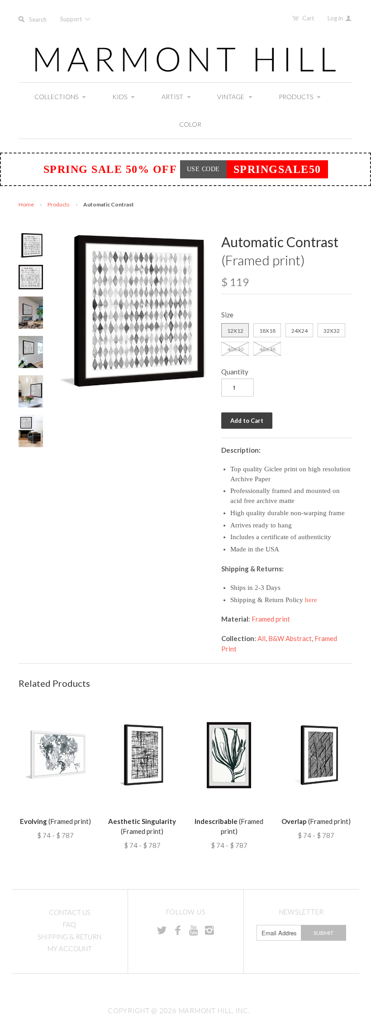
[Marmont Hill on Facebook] (178, 930)
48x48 (267, 349)
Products (59, 204)
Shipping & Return (69, 937)
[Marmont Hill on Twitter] (162, 930)
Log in (336, 18)
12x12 (235, 330)
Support (71, 19)
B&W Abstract (290, 638)
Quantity (234, 372)
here (311, 599)
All (261, 638)
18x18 (267, 330)
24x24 (299, 330)
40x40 (235, 349)
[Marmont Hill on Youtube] (193, 930)
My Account (70, 948)
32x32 (331, 330)
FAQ (69, 924)
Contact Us (69, 912)
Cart (308, 18)
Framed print (271, 619)
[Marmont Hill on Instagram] (209, 930)
